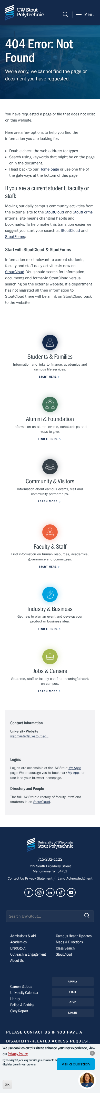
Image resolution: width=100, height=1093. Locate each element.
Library (15, 998)
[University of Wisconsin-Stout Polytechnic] (50, 845)
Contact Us (16, 878)
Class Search (65, 948)
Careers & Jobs (21, 986)
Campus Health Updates (74, 936)
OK (7, 1084)
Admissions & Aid (23, 936)
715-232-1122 (50, 859)
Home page (49, 169)
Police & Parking (22, 1005)
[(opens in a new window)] (28, 892)
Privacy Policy (18, 1054)
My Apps (74, 768)
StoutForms (83, 212)
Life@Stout (17, 948)
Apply (72, 981)
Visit (72, 991)
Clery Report (19, 1011)
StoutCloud (54, 212)
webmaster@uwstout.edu (29, 736)
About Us (17, 960)
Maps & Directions (69, 942)
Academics (18, 942)
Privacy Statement (39, 878)
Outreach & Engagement (28, 954)
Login (72, 1012)
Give (72, 1002)
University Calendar (24, 992)
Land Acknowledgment (74, 878)
